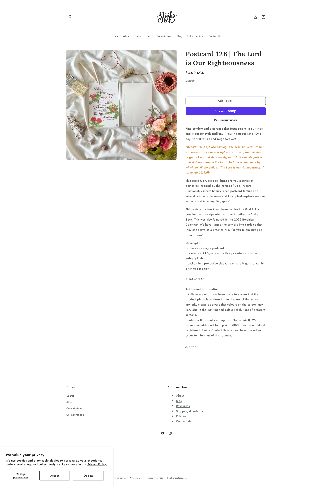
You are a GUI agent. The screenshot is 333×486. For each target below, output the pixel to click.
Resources (183, 406)
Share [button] (192, 346)
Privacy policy (136, 477)
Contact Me (184, 421)
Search (70, 396)
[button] (70, 17)
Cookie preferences (177, 477)
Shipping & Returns (189, 411)
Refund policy (119, 477)
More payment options (225, 119)
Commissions (74, 408)
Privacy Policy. (97, 464)
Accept (54, 476)
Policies (181, 416)
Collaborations (75, 415)
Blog (179, 401)
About (180, 396)
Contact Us (218, 330)
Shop (69, 402)
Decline (88, 476)
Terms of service (155, 477)
